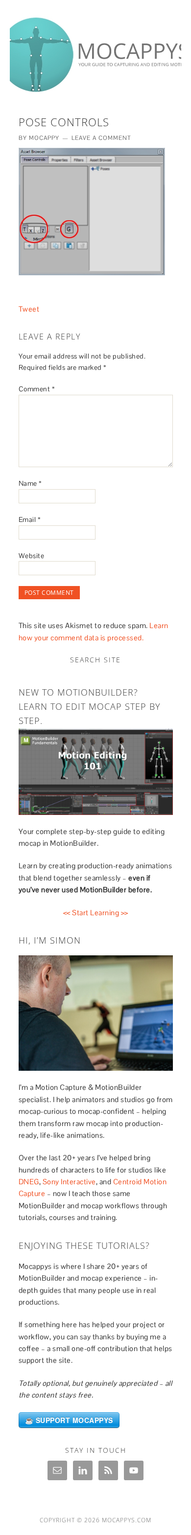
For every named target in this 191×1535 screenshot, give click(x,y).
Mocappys (95, 50)
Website (32, 555)
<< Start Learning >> (95, 912)
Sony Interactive (69, 1181)
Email (30, 519)
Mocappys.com (126, 1520)
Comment (37, 388)
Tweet (29, 309)
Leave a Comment (101, 138)
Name (30, 483)
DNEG (29, 1181)
